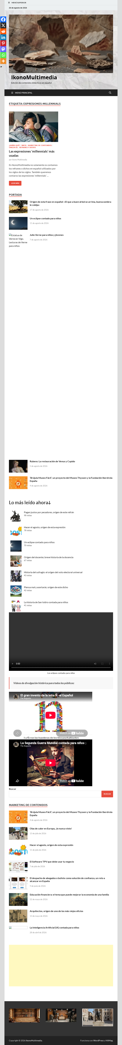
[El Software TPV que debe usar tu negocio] (18, 861)
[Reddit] (3, 31)
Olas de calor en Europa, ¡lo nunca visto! (51, 828)
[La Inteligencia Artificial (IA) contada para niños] (18, 927)
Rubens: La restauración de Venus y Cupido (52, 461)
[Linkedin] (3, 37)
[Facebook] (3, 19)
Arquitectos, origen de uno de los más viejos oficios (56, 911)
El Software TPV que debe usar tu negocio (52, 861)
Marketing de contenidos (40, 145)
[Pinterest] (3, 43)
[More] (3, 61)
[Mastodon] (3, 49)
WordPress (98, 1040)
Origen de (13, 147)
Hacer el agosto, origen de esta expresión (44, 527)
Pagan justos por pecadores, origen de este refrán (49, 512)
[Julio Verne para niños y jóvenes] (18, 235)
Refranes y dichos (27, 147)
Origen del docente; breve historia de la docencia (48, 557)
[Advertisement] (61, 965)
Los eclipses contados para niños (61, 673)
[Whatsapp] (3, 55)
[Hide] (1, 67)
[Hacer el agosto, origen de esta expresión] (18, 845)
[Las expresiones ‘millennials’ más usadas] (33, 127)
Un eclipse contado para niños (45, 218)
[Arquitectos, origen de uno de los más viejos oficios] (18, 911)
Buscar (12, 788)
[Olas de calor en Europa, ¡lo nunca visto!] (18, 828)
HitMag (109, 1040)
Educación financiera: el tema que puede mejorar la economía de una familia (69, 894)
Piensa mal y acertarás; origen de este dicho (46, 587)
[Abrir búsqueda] (110, 92)
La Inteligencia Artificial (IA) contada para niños (54, 927)
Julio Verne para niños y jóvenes (47, 234)
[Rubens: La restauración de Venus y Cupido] (18, 461)
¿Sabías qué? (14, 145)
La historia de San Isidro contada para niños (46, 602)
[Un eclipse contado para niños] (18, 218)
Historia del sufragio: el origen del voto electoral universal (53, 572)
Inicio (24, 145)
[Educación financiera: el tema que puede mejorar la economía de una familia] (18, 894)
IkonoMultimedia (34, 77)
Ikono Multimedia (19, 159)
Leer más (14, 182)
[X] (3, 25)
